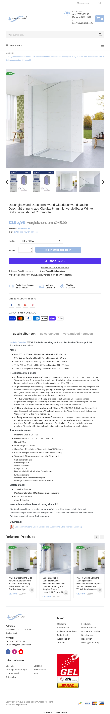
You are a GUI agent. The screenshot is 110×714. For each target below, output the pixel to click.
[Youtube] (20, 651)
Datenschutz (12, 677)
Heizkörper (86, 638)
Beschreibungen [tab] (24, 334)
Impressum (21, 704)
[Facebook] (8, 651)
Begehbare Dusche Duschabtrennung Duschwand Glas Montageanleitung (48, 527)
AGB (36, 673)
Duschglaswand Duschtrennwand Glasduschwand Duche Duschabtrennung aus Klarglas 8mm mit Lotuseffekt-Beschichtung (54, 585)
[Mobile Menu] (102, 45)
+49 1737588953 (80, 14)
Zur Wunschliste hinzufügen (53, 271)
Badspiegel (62, 635)
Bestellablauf (40, 669)
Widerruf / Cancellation (55, 712)
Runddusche (63, 627)
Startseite (10, 53)
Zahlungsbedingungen (16, 669)
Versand (38, 665)
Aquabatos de (24, 229)
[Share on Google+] (25, 305)
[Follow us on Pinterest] (32, 305)
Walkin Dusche (18, 342)
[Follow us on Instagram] (18, 305)
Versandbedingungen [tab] (78, 334)
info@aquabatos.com (82, 22)
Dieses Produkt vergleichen (22, 271)
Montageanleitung (90, 642)
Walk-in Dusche (88, 627)
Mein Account (84, 3)
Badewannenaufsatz (67, 631)
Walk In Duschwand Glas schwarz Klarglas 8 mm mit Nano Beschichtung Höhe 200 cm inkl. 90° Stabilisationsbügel (20, 583)
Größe (12, 240)
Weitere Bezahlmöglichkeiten (55, 267)
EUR (100, 3)
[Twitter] (14, 651)
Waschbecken (63, 638)
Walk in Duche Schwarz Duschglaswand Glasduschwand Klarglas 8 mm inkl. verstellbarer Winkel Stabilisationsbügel (89, 583)
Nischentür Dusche (90, 631)
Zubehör (61, 642)
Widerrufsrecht (13, 673)
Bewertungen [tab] (49, 334)
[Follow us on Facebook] (11, 305)
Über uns (10, 665)
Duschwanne (87, 635)
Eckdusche (86, 624)
